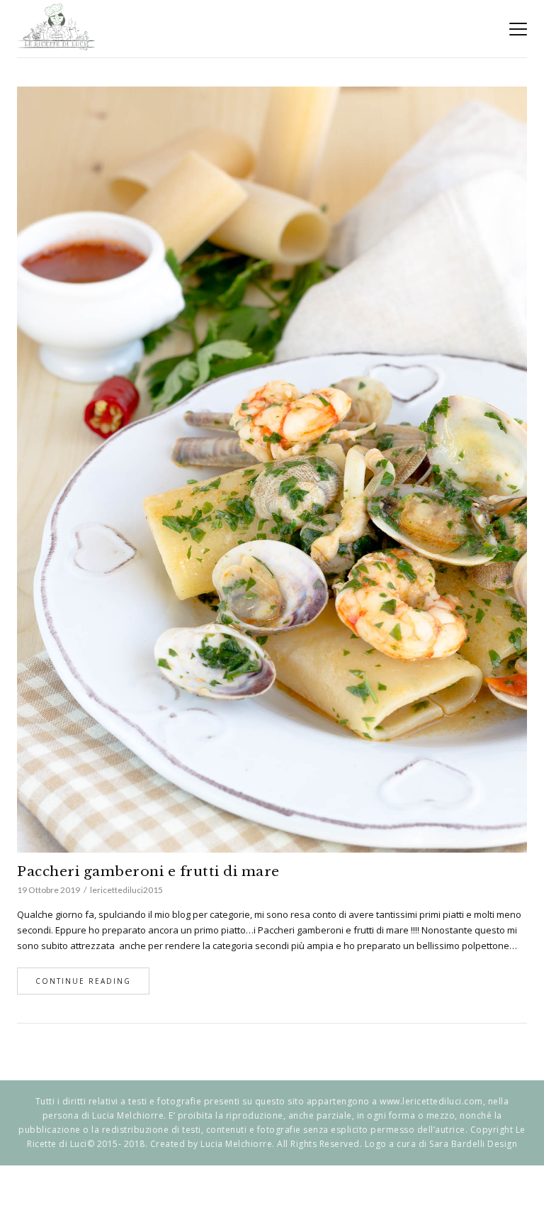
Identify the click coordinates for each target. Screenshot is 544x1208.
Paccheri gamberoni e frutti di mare (148, 871)
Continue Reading (83, 981)
